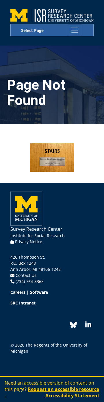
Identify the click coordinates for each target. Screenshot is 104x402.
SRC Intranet (23, 303)
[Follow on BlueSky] (73, 326)
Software (39, 292)
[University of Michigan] (26, 208)
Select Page (32, 30)
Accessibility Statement (72, 395)
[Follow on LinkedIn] (85, 326)
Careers (17, 292)
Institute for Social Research (37, 235)
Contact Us (26, 275)
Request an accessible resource (63, 389)
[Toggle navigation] (75, 30)
